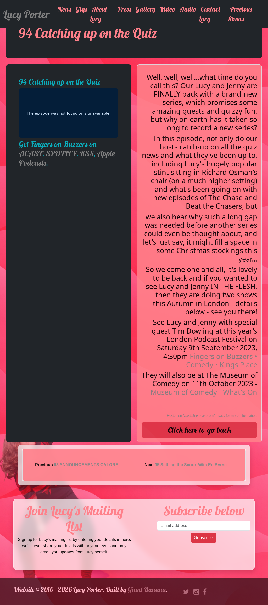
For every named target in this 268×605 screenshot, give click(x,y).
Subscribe (203, 537)
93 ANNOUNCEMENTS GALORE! (87, 465)
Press (124, 9)
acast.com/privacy (212, 415)
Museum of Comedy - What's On (203, 392)
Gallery (145, 9)
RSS (87, 153)
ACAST (30, 153)
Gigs (81, 9)
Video (167, 9)
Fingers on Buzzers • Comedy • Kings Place (221, 360)
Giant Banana (147, 589)
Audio (188, 9)
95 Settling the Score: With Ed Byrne (191, 465)
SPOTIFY (61, 153)
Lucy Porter (26, 14)
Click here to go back (199, 430)
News (64, 9)
